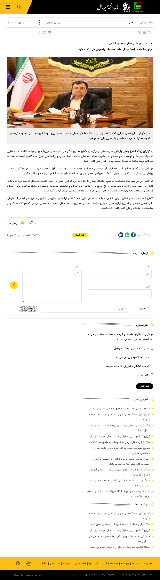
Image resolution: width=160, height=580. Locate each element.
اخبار (131, 23)
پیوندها (125, 564)
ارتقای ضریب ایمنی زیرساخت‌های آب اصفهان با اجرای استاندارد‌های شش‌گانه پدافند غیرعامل (121, 461)
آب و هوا (93, 564)
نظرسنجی (55, 564)
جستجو (114, 564)
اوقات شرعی (80, 564)
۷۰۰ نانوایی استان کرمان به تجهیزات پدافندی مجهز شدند (119, 442)
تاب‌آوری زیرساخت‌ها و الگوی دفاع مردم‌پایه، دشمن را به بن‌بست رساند (120, 483)
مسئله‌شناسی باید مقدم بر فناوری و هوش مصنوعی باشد (120, 408)
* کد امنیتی (145, 308)
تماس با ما (148, 564)
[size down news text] (149, 32)
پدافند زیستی (146, 23)
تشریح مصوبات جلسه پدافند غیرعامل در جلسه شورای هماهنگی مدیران (121, 450)
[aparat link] (28, 564)
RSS (44, 564)
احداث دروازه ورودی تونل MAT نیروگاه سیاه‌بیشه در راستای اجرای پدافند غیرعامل (118, 494)
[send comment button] (14, 285)
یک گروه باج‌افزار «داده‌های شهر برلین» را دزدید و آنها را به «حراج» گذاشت (119, 472)
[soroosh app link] (18, 563)
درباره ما (136, 564)
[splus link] (133, 234)
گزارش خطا (13, 223)
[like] (31, 223)
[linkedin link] (120, 234)
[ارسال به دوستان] (44, 33)
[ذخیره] (49, 32)
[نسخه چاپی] (39, 33)
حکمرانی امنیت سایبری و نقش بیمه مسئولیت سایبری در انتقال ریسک (119, 428)
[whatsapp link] (127, 234)
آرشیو (104, 564)
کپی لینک (79, 235)
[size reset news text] (144, 32)
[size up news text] (139, 32)
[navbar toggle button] (8, 7)
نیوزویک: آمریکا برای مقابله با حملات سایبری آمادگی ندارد (119, 436)
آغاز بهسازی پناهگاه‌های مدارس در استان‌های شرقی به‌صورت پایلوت (118, 417)
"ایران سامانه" (19, 575)
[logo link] (114, 7)
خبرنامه (66, 564)
